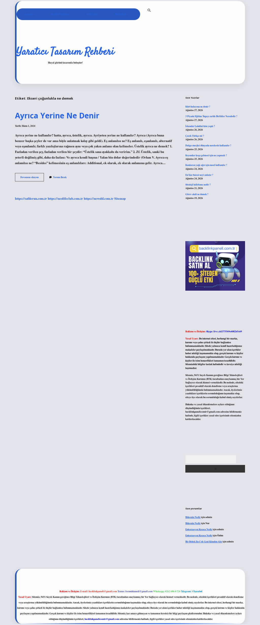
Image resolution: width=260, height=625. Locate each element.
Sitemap (120, 198)
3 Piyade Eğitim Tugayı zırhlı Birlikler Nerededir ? (211, 116)
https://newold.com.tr (98, 198)
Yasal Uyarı (92, 14)
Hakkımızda (121, 14)
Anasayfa (29, 14)
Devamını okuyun (32, 178)
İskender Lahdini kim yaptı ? (200, 126)
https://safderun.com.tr (31, 198)
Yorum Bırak (60, 177)
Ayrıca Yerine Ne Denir (57, 115)
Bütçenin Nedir (193, 517)
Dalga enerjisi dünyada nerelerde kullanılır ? (208, 145)
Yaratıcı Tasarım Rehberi (65, 52)
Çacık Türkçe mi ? (194, 135)
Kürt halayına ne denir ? (197, 106)
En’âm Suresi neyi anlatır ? (199, 175)
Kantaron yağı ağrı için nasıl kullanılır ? (206, 165)
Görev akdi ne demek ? (196, 194)
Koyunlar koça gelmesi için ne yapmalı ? (206, 155)
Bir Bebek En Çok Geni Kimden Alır (203, 541)
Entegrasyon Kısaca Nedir (198, 529)
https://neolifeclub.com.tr (65, 198)
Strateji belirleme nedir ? (198, 184)
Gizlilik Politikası (60, 14)
